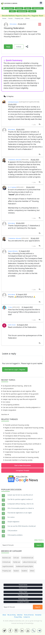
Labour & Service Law (29, 562)
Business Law (6, 558)
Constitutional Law (27, 558)
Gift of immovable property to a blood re (21, 508)
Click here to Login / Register (14, 369)
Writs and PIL (38, 8)
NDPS (12, 11)
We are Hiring (11, 615)
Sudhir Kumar (12, 325)
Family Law (16, 562)
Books (28, 8)
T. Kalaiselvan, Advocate (14, 159)
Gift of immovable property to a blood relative (19, 397)
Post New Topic (23, 599)
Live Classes (9, 8)
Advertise (19, 615)
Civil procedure (8, 388)
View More (4, 414)
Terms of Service (29, 615)
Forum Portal (23, 588)
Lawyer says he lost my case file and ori (20, 495)
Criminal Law (6, 562)
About (4, 615)
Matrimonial (22, 11)
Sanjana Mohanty (13, 251)
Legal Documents (7, 566)
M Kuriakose (13, 24)
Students (24, 571)
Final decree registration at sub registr (20, 513)
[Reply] (39, 124)
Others (32, 571)
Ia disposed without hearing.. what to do (17, 386)
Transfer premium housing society (17, 425)
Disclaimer (38, 615)
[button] (39, 25)
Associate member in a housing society (18, 460)
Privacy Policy (18, 617)
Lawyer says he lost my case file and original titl (19, 399)
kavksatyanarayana (13, 102)
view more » (39, 540)
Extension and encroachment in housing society (22, 457)
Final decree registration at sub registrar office (19, 391)
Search (39, 545)
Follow (18, 47)
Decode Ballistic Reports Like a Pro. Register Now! (22, 16)
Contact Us (26, 617)
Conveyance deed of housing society (17, 436)
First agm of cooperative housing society (19, 449)
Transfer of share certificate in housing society (21, 433)
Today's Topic (23, 592)
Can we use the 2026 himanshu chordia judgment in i (22, 407)
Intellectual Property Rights (24, 566)
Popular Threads (23, 595)
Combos (19, 8)
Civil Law (16, 558)
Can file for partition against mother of (20, 499)
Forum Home (23, 585)
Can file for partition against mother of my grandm (21, 394)
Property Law (6, 571)
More (31, 11)
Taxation (16, 571)
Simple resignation (9, 410)
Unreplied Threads (22, 470)
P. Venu (10, 307)
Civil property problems (11, 405)
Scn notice (6, 402)
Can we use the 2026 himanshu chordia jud (22, 526)
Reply (8, 47)
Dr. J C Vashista (12, 187)
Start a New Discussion (22, 465)
